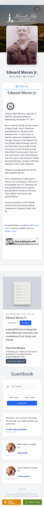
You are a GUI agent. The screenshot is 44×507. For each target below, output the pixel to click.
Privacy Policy (15, 496)
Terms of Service (28, 496)
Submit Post (22, 403)
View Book (12, 323)
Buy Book (25, 323)
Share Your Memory (16, 361)
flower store (10, 231)
